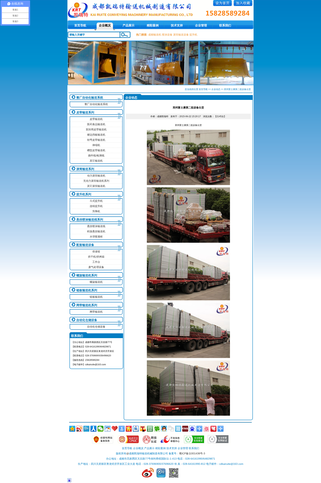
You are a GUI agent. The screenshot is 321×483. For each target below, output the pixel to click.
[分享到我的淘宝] (199, 429)
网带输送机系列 (86, 305)
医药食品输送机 (96, 124)
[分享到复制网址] (171, 429)
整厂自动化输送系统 (89, 97)
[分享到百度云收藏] (115, 429)
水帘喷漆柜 (96, 236)
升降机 (96, 211)
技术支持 (177, 25)
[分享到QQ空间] (72, 429)
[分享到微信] (100, 429)
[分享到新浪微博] (79, 429)
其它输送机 (96, 160)
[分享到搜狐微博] (143, 429)
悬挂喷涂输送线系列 (89, 219)
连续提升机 (96, 206)
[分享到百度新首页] (192, 429)
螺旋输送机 (96, 281)
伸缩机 (96, 145)
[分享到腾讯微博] (86, 429)
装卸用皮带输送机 (96, 129)
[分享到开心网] (129, 429)
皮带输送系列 (85, 112)
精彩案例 (153, 25)
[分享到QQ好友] (164, 429)
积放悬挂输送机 (96, 231)
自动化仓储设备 (86, 320)
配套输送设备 (85, 244)
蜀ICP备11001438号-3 (192, 453)
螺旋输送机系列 (86, 275)
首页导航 (203, 89)
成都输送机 (154, 34)
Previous (73, 62)
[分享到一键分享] (122, 429)
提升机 (193, 34)
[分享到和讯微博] (185, 429)
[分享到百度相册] (108, 429)
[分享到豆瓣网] (150, 429)
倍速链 (96, 251)
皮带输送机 (96, 119)
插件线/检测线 (96, 155)
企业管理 (201, 25)
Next (247, 62)
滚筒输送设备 (181, 34)
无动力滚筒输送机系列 (96, 180)
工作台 (96, 261)
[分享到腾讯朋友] (157, 429)
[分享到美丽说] (206, 429)
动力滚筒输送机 (96, 175)
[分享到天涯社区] (178, 429)
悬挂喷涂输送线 (96, 226)
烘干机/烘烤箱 (96, 256)
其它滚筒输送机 (96, 185)
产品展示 (128, 25)
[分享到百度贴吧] (136, 429)
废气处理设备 (96, 267)
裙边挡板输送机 (96, 134)
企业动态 (215, 89)
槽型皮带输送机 (96, 150)
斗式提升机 (96, 200)
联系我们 (225, 25)
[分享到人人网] (93, 429)
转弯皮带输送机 (96, 139)
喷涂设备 (167, 34)
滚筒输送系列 (85, 169)
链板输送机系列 (86, 290)
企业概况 (105, 25)
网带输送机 (96, 311)
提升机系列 (83, 194)
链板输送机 (96, 296)
